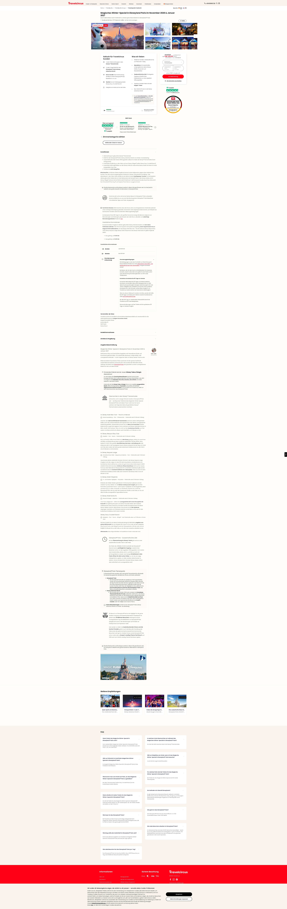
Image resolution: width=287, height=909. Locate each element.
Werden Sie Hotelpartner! (127, 879)
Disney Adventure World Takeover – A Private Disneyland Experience (143, 100)
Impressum (102, 879)
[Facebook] (170, 880)
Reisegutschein (125, 877)
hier (122, 219)
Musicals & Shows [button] (104, 4)
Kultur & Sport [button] (115, 4)
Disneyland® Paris (119, 364)
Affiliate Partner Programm (128, 882)
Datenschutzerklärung (98, 903)
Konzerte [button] (124, 4)
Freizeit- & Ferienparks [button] (91, 4)
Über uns (101, 877)
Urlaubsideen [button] (157, 4)
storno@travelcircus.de (129, 296)
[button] (216, 3)
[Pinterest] (177, 880)
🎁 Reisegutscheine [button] (168, 4)
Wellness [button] (131, 4)
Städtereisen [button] (148, 4)
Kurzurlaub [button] (139, 4)
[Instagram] (174, 880)
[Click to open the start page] (178, 873)
